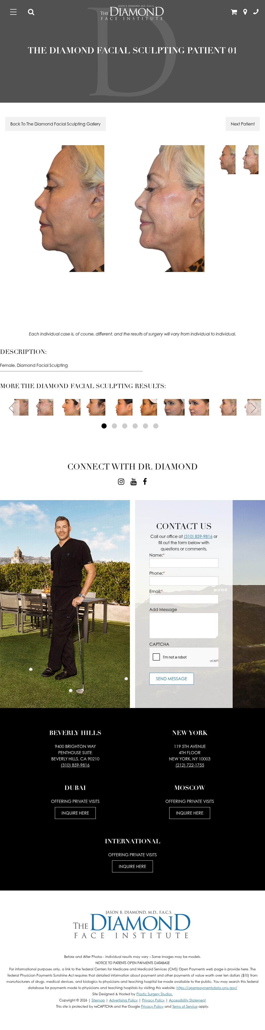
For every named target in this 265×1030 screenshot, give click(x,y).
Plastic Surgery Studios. (154, 994)
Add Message (163, 609)
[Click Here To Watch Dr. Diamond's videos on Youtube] (133, 482)
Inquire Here (75, 813)
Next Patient (243, 124)
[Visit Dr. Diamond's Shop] (234, 12)
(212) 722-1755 (189, 765)
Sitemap (98, 1000)
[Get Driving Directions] (245, 12)
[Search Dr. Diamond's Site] (31, 12)
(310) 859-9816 (198, 536)
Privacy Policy (153, 1000)
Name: (157, 555)
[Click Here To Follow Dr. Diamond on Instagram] (121, 482)
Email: (156, 591)
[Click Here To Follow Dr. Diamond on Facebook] (145, 482)
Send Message (171, 678)
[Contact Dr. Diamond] (256, 12)
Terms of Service (184, 1006)
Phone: (157, 573)
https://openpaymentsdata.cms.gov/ (206, 988)
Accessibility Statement (187, 1000)
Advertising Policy (123, 1000)
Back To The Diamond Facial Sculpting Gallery (55, 124)
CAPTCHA (159, 644)
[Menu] (13, 12)
